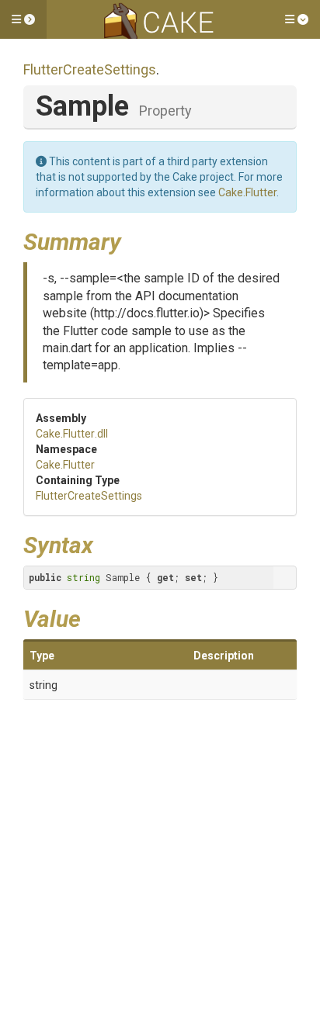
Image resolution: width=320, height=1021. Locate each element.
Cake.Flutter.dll (72, 433)
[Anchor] (132, 239)
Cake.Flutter (247, 192)
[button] (23, 19)
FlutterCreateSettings (89, 69)
